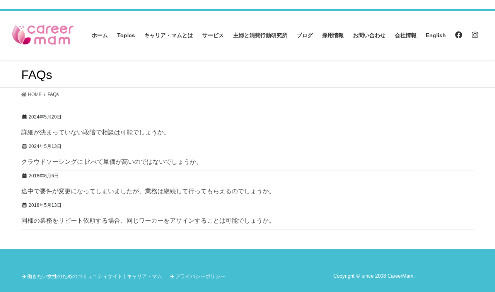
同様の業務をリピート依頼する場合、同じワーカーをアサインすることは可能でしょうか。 (148, 220)
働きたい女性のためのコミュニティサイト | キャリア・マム (94, 276)
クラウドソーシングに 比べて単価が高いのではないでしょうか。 (111, 161)
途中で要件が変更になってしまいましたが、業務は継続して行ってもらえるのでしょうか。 (148, 191)
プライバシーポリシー (200, 276)
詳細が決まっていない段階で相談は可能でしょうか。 (95, 132)
